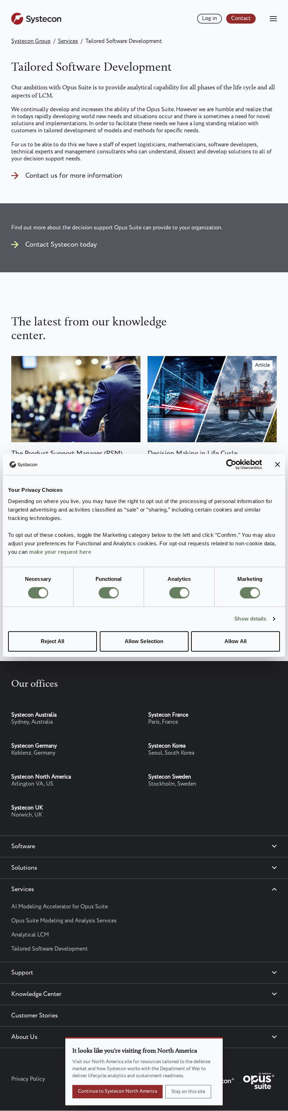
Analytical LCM (30, 935)
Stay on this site (188, 1091)
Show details (250, 619)
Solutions (24, 867)
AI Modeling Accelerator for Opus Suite (59, 907)
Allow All (235, 641)
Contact (241, 18)
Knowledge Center (36, 994)
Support (22, 972)
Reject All (52, 641)
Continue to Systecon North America (117, 1091)
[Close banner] (277, 464)
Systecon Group (31, 41)
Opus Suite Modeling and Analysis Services (64, 921)
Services (68, 41)
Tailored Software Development (49, 949)
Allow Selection (144, 641)
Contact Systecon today (61, 245)
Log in (209, 18)
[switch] (109, 592)
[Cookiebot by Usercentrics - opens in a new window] (231, 464)
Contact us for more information (73, 176)
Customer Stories (34, 1015)
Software (23, 846)
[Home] (36, 23)
